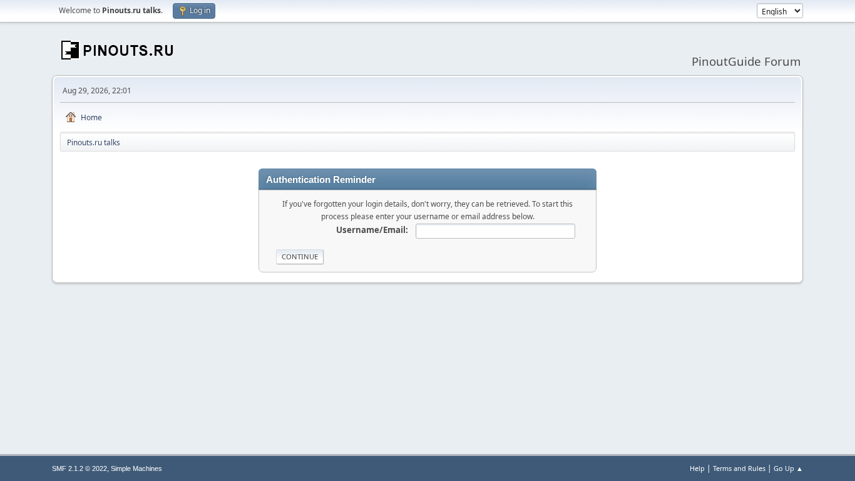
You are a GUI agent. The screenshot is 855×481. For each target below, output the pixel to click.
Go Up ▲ (788, 468)
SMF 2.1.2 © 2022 (79, 468)
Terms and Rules (739, 468)
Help (697, 468)
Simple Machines (136, 468)
